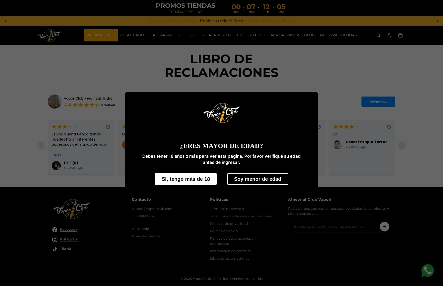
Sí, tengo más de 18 (186, 179)
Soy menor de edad (257, 179)
